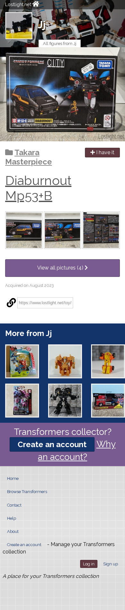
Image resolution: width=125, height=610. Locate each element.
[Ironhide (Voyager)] (65, 400)
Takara (26, 152)
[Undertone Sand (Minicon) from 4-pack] (65, 361)
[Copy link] (11, 302)
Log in (89, 563)
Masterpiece (28, 161)
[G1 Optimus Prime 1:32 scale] (108, 400)
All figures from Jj (59, 43)
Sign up (110, 563)
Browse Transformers (27, 491)
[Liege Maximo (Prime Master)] (22, 400)
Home (13, 478)
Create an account (52, 444)
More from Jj (28, 333)
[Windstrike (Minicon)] (22, 361)
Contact (14, 505)
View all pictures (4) (61, 268)
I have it (104, 152)
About (13, 531)
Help (11, 518)
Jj (42, 25)
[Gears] (108, 361)
